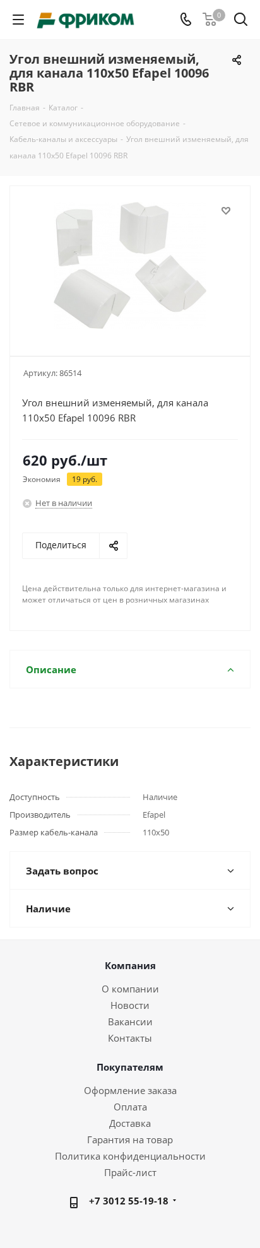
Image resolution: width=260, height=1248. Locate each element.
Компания (130, 965)
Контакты (130, 1038)
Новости (130, 1005)
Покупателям (130, 1067)
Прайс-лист (130, 1172)
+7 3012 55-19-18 (128, 1200)
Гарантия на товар (130, 1139)
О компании (130, 988)
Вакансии (130, 1021)
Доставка (130, 1123)
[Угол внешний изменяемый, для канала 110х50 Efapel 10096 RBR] (130, 265)
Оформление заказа (130, 1090)
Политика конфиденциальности (130, 1156)
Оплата (130, 1106)
